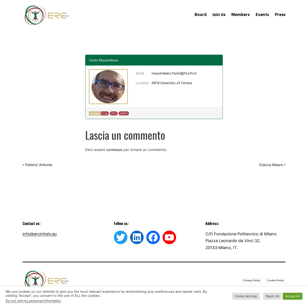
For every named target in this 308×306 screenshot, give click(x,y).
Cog (105, 113)
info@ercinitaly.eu (40, 234)
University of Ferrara (176, 83)
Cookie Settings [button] (246, 296)
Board (201, 14)
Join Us (218, 14)
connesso (114, 149)
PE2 (113, 113)
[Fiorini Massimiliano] (108, 86)
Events (262, 14)
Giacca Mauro (271, 164)
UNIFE (123, 113)
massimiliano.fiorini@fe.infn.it (174, 73)
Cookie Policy (275, 280)
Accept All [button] (292, 296)
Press (280, 14)
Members (240, 14)
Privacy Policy (252, 280)
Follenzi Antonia (38, 164)
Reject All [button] (272, 296)
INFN (155, 83)
